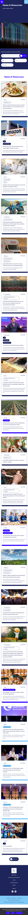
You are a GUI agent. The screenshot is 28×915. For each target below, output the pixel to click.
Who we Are (14, 875)
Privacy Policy (19, 898)
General (14, 885)
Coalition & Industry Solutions (14, 877)
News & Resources (14, 882)
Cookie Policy (8, 898)
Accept (8, 913)
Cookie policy (19, 913)
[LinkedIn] (12, 891)
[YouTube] (15, 891)
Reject (13, 913)
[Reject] (26, 911)
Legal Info (14, 898)
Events (14, 880)
